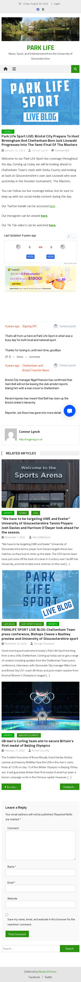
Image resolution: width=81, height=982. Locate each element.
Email (11, 882)
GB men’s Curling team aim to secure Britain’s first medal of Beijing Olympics (38, 743)
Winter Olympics (29, 735)
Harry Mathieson (41, 537)
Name (11, 866)
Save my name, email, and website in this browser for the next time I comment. (41, 921)
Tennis (23, 513)
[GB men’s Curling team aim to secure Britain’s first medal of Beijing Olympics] (40, 706)
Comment (13, 828)
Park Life (40, 47)
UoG (35, 513)
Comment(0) (62, 150)
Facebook (34, 977)
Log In (57, 4)
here (52, 206)
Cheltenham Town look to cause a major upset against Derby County (71, 787)
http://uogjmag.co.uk (30, 439)
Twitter (48, 977)
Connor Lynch (40, 150)
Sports (8, 131)
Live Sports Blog (31, 624)
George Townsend (44, 643)
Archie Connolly (40, 750)
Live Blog (9, 624)
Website (12, 898)
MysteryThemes (47, 972)
